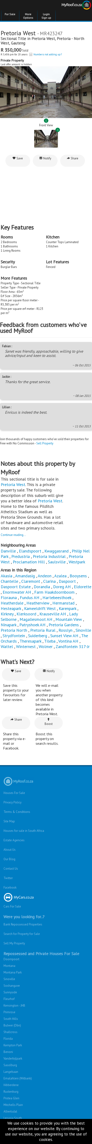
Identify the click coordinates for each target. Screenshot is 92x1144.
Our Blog (9, 859)
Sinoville (83, 630)
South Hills (11, 1019)
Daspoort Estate (16, 586)
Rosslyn (65, 630)
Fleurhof (9, 999)
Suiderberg (37, 635)
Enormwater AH (17, 592)
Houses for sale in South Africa (24, 831)
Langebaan (11, 1072)
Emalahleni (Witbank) (18, 1078)
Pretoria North (14, 630)
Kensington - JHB (14, 1006)
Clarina (49, 581)
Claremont (30, 581)
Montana (9, 966)
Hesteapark (11, 608)
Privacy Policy (12, 802)
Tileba (49, 641)
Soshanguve (12, 986)
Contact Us (11, 869)
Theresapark (30, 641)
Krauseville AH (52, 614)
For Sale (10, 14)
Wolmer (46, 646)
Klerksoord (26, 614)
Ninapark (8, 624)
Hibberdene (11, 1085)
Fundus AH (29, 597)
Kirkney (7, 614)
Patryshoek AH (32, 624)
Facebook (10, 887)
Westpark (77, 562)
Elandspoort (30, 551)
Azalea (60, 576)
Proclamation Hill (29, 562)
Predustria (20, 556)
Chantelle (9, 581)
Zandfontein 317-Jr (73, 646)
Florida (8, 1039)
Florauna (9, 597)
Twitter (8, 878)
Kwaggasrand (56, 551)
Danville (8, 551)
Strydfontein (14, 635)
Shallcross (10, 1032)
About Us (10, 850)
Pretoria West (43, 38)
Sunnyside (10, 992)
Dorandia (42, 586)
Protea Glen (11, 1098)
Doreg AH (62, 586)
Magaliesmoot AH (36, 619)
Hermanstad (63, 603)
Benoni (8, 1052)
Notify (46, 158)
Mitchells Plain (13, 1105)
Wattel (7, 646)
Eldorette (82, 586)
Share (74, 158)
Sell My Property (14, 943)
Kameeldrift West (40, 608)
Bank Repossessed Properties (23, 924)
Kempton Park (13, 1045)
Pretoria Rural (42, 630)
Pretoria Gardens (64, 624)
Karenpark (67, 608)
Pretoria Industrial (49, 556)
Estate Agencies (14, 840)
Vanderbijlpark (13, 1058)
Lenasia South (13, 1118)
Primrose (9, 1012)
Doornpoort (11, 959)
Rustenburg (11, 1092)
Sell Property (44, 443)
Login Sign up (46, 15)
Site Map (9, 821)
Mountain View (68, 619)
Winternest (26, 646)
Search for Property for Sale (22, 934)
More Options (28, 15)
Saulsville (57, 562)
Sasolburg (10, 1065)
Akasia (6, 576)
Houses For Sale (14, 793)
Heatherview (37, 603)
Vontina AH (68, 641)
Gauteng (18, 43)
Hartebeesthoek (56, 597)
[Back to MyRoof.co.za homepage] (69, 6)
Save (19, 158)
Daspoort (67, 581)
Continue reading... (13, 535)
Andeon (44, 576)
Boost (49, 724)
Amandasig (25, 576)
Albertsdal (10, 1111)
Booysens (78, 576)
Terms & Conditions (17, 812)
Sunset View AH (64, 635)
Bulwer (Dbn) (12, 1025)
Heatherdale (12, 603)
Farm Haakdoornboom (54, 592)
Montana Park (13, 972)
